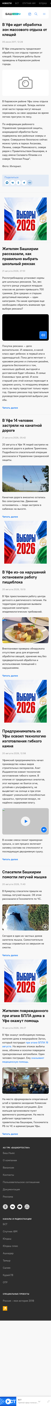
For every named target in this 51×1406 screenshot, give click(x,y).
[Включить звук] (43, 335)
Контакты (8, 1174)
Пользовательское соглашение (21, 1182)
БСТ (17, 3)
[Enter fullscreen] (48, 1401)
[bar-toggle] (44, 14)
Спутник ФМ (28, 3)
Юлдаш (43, 3)
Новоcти (7, 3)
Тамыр (6, 1260)
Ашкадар (8, 1253)
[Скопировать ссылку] (29, 182)
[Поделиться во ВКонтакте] (12, 182)
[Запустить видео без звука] (44, 830)
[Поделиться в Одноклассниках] (18, 182)
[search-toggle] (36, 14)
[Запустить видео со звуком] (25, 821)
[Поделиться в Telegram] (24, 182)
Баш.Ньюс (9, 1153)
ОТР (5, 1282)
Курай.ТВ (8, 1275)
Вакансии (8, 1167)
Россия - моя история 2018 (18, 1300)
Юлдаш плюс (10, 1246)
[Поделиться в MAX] (7, 182)
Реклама (8, 1196)
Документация (11, 1189)
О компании (10, 1160)
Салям (6, 1267)
